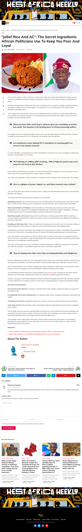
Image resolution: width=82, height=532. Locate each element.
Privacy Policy (55, 519)
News (7, 30)
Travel (27, 458)
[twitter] (39, 525)
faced (31, 226)
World (11, 458)
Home (3, 30)
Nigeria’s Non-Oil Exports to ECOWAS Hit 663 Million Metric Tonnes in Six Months (34, 334)
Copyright (63, 519)
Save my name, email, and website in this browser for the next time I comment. (23, 423)
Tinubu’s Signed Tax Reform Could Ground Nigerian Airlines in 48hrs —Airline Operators (36, 331)
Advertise (29, 519)
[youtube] (46, 525)
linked (25, 212)
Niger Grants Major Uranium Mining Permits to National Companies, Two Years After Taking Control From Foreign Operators (10, 466)
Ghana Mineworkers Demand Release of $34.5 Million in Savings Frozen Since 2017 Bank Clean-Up (71, 464)
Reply (78, 385)
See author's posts (29, 351)
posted (26, 155)
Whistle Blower (20, 519)
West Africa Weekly (9, 49)
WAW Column (36, 519)
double (49, 272)
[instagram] (42, 525)
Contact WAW (46, 519)
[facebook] (35, 525)
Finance (4, 458)
